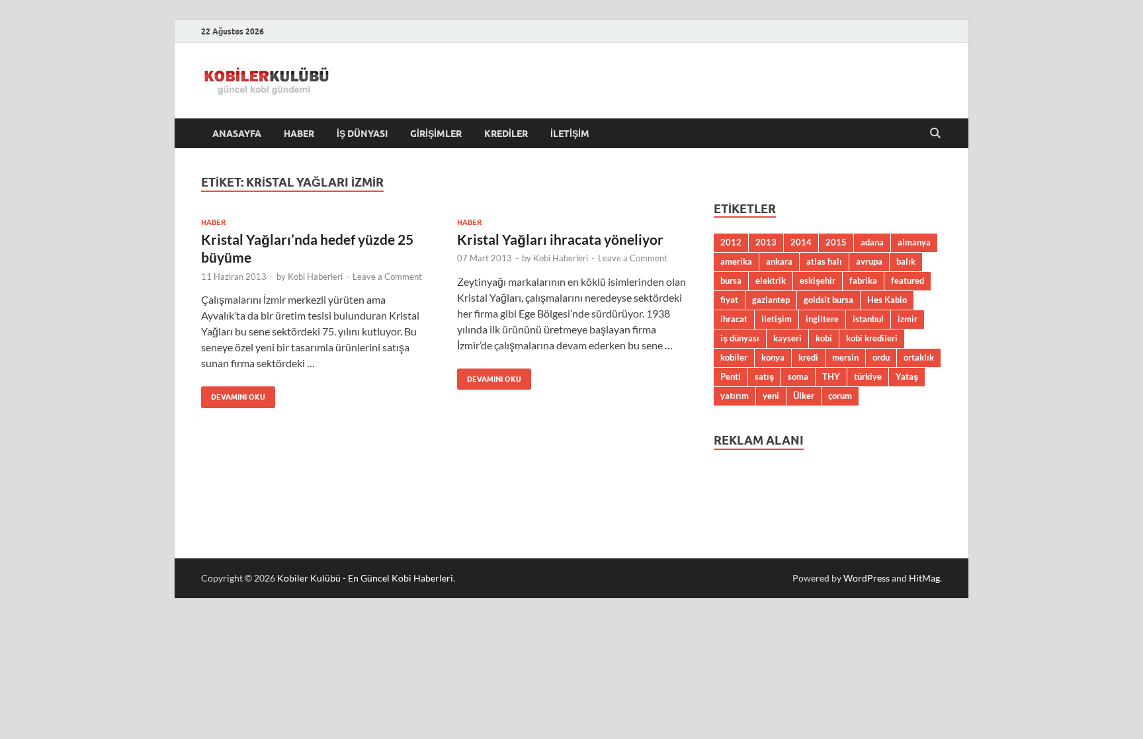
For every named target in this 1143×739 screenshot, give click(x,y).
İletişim (569, 133)
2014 (801, 242)
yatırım (734, 395)
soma (798, 376)
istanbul (868, 319)
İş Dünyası (362, 133)
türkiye (868, 376)
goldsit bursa (828, 299)
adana (872, 242)
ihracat (733, 319)
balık (905, 261)
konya (772, 357)
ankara (779, 261)
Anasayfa (236, 133)
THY (831, 376)
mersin (845, 357)
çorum (840, 395)
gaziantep (771, 299)
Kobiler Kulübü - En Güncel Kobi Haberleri (365, 578)
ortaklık (919, 357)
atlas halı (824, 261)
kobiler (733, 357)
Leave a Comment (387, 276)
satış (764, 376)
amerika (736, 261)
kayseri (787, 338)
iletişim (776, 319)
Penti (730, 376)
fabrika (863, 280)
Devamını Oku (233, 394)
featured (907, 280)
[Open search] (935, 133)
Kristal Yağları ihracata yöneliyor (560, 239)
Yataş (907, 376)
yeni (771, 395)
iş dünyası (739, 338)
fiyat (729, 299)
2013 (766, 242)
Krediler (506, 133)
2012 (730, 242)
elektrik (770, 280)
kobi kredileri (872, 338)
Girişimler (436, 133)
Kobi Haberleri (315, 276)
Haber (299, 133)
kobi (824, 338)
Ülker (803, 395)
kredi (808, 357)
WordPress (866, 578)
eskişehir (817, 280)
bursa (730, 280)
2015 (836, 242)
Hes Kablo (887, 299)
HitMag (924, 578)
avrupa (869, 261)
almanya (914, 242)
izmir (907, 319)
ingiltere (822, 319)
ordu (881, 357)
